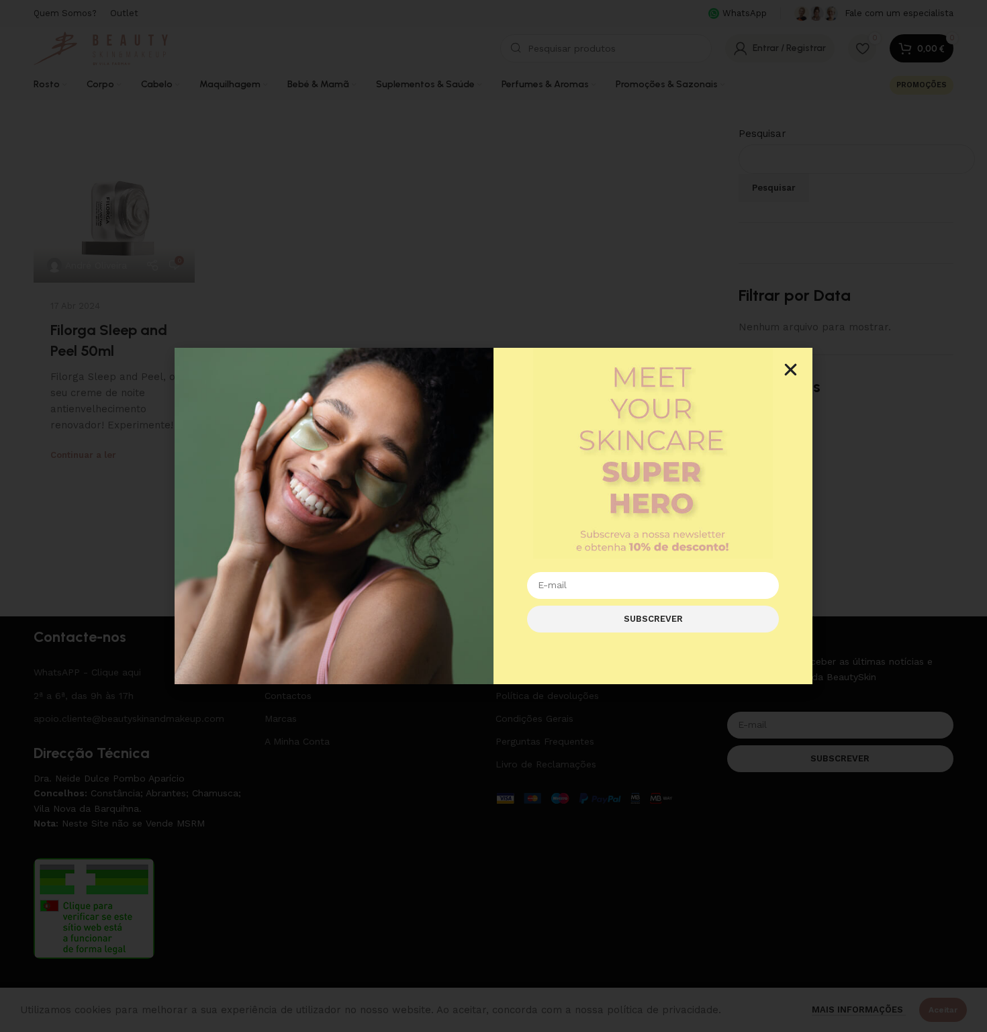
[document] (493, 516)
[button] (790, 369)
